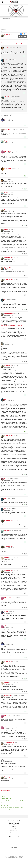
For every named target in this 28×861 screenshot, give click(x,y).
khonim (6, 119)
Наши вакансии (14, 840)
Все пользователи (14, 830)
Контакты (14, 828)
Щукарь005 (7, 268)
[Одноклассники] (22, 34)
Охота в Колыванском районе (8, 803)
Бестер (6, 229)
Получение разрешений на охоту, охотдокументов (12, 811)
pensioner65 (7, 129)
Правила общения (14, 832)
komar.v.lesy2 (7, 168)
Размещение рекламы (14, 842)
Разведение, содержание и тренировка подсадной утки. (14, 800)
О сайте (14, 826)
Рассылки (14, 838)
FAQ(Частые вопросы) (14, 836)
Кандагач (7, 141)
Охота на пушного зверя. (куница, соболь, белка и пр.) (13, 812)
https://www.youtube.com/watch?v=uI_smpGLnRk (11, 325)
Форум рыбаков (14, 847)
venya (6, 47)
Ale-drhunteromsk (9, 313)
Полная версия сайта (15, 820)
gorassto (6, 759)
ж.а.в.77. (6, 478)
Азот (2, 793)
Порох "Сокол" (4, 805)
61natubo (7, 96)
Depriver (6, 557)
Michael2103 (7, 151)
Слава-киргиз (8, 34)
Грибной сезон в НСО (6, 802)
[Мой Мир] (24, 34)
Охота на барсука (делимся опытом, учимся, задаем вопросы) (13, 795)
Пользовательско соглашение (14, 834)
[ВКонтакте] (21, 34)
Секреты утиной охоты (6, 798)
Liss (6, 59)
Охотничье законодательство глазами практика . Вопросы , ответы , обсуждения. (12, 808)
